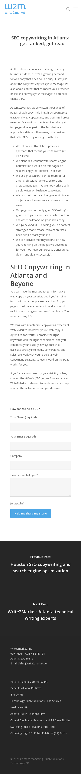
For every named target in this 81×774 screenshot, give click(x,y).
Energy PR (16, 694)
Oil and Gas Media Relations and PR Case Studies (40, 720)
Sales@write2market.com (33, 663)
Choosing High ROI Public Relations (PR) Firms (38, 733)
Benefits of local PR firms (25, 688)
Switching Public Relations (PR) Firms (32, 727)
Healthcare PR (19, 707)
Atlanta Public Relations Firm (27, 714)
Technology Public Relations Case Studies (35, 701)
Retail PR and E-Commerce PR (28, 681)
